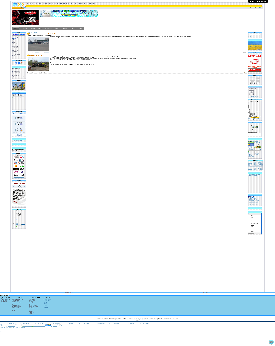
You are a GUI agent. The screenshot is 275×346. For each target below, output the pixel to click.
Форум (46, 304)
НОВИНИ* (33, 28)
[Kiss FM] (21, 164)
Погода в (19, 116)
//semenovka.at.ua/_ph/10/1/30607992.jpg (255, 168)
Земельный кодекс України (254, 201)
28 (254, 83)
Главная (28, 32)
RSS (260, 7)
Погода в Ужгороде (18, 135)
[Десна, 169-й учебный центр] (251, 152)
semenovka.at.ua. (142, 318)
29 (256, 83)
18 (250, 82)
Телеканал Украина (254, 223)
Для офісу (31, 301)
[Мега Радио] (16, 167)
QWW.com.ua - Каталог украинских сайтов (7, 327)
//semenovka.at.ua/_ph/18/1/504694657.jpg (255, 169)
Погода (14, 113)
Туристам (46, 302)
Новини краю (15, 68)
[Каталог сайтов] (58, 326)
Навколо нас (15, 75)
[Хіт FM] (16, 158)
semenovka (37, 52)
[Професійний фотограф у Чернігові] (257, 145)
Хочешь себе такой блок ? (19, 177)
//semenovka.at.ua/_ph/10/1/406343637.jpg (255, 164)
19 (252, 82)
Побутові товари (32, 300)
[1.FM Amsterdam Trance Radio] (21, 161)
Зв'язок (46, 305)
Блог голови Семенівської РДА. (18, 299)
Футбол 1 (252, 226)
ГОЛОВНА (16, 28)
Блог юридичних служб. (16, 302)
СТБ (252, 217)
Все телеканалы (251, 233)
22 (256, 82)
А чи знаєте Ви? (15, 308)
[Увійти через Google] (21, 63)
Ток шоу (250, 110)
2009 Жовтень (251, 91)
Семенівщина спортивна (5, 299)
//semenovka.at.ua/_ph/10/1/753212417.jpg (255, 161)
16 (257, 81)
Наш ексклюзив (16, 71)
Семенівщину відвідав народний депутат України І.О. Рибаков (43, 33)
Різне (30, 310)
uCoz (208, 292)
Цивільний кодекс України (253, 199)
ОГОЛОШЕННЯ (25, 28)
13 (253, 81)
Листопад (35, 32)
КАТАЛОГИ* (57, 28)
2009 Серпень (251, 90)
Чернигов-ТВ (253, 229)
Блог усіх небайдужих (16, 305)
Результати (250, 118)
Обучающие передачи (253, 114)
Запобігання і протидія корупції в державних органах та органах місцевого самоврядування (254, 203)
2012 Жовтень (251, 93)
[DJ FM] (16, 161)
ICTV (252, 218)
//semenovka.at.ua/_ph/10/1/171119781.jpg (255, 162)
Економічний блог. (15, 300)
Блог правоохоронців (16, 303)
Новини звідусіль (16, 72)
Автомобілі (31, 298)
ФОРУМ (80, 28)
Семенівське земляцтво (17, 140)
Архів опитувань (256, 118)
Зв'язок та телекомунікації (33, 308)
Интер (252, 215)
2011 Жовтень (251, 92)
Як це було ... (14, 309)
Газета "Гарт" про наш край (18, 76)
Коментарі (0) (47, 52)
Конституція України (252, 198)
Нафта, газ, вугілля (32, 304)
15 (256, 81)
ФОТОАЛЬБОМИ (48, 28)
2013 (31, 32)
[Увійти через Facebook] (19, 63)
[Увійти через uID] (16, 63)
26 (252, 83)
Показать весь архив (255, 96)
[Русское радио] (21, 173)
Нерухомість (31, 311)
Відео (46, 307)
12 (252, 81)
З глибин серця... (15, 310)
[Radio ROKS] (21, 170)
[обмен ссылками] (54, 326)
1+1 (251, 220)
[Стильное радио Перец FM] (21, 167)
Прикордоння (14, 304)
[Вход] (25, 8)
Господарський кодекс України (254, 200)
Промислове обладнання (33, 306)
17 (258, 81)
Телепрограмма (251, 213)
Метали (30, 303)
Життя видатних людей (16, 306)
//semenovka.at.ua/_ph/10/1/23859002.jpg (255, 167)
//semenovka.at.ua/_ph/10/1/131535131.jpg (255, 166)
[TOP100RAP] (21, 176)
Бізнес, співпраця (32, 299)
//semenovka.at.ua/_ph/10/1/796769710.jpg (255, 165)
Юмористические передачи (254, 109)
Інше (2, 302)
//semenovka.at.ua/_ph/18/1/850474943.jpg (255, 163)
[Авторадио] (21, 158)
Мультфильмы (251, 115)
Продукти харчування (33, 305)
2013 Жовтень (251, 94)
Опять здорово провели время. (36, 55)
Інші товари (31, 307)
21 (254, 82)
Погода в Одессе (19, 134)
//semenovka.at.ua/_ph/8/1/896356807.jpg (98, 323)
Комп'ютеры (31, 302)
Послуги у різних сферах (33, 309)
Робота (30, 313)
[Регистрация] (23, 8)
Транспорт (46, 300)
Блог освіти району (15, 301)
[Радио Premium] (16, 170)
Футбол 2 (252, 231)
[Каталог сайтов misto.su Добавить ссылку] (20, 327)
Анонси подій (31, 312)
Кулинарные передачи (253, 113)
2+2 (251, 228)
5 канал (252, 225)
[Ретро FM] (16, 173)
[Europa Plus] (16, 164)
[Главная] (21, 8)
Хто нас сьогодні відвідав (18, 217)
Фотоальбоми (46, 299)
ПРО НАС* (65, 28)
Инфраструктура (15, 298)
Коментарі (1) (47, 72)
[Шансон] (16, 176)
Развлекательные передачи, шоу (255, 116)
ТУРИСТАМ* (73, 28)
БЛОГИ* (40, 28)
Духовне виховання (15, 307)
